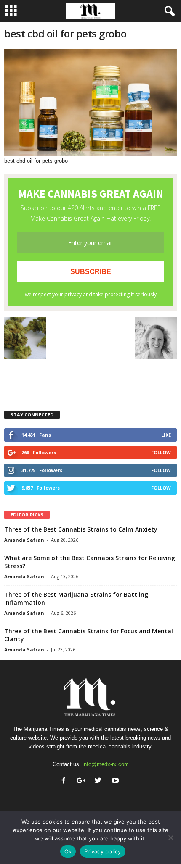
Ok (68, 851)
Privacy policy (102, 851)
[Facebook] (65, 781)
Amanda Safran (24, 540)
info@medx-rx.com (106, 764)
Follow (161, 452)
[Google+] (82, 781)
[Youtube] (116, 781)
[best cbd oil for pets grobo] (90, 102)
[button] (168, 11)
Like (166, 435)
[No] (170, 837)
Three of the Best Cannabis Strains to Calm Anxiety (80, 529)
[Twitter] (100, 781)
